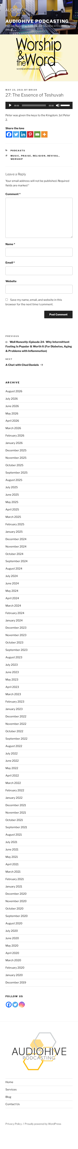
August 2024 (13, 568)
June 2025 (12, 494)
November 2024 (15, 546)
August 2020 (13, 923)
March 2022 (13, 783)
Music (15, 156)
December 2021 (15, 805)
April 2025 (12, 509)
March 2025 (13, 517)
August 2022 (13, 746)
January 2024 (14, 620)
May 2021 (11, 857)
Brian (33, 90)
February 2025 (14, 524)
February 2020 (14, 967)
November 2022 (15, 724)
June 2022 (12, 760)
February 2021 (14, 879)
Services (11, 1089)
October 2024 (14, 554)
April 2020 (12, 953)
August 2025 (13, 480)
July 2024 (11, 576)
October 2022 (14, 731)
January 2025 (14, 531)
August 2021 (13, 834)
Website (11, 281)
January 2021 (13, 886)
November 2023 (15, 635)
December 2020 (15, 893)
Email (10, 262)
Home (9, 1082)
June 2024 (12, 583)
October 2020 (14, 908)
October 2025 (14, 465)
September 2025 (16, 472)
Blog (8, 1097)
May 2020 (11, 945)
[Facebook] (9, 134)
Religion (39, 156)
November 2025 (15, 457)
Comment (12, 194)
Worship (17, 159)
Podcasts (18, 150)
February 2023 (14, 701)
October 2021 (14, 820)
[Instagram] (22, 1004)
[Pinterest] (30, 134)
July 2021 (11, 842)
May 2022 (11, 768)
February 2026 (14, 435)
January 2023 (14, 709)
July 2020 (11, 930)
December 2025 (15, 450)
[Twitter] (16, 134)
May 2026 (11, 413)
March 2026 (13, 428)
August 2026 (13, 391)
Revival (53, 156)
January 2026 (14, 443)
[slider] (66, 105)
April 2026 (12, 420)
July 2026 (11, 398)
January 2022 (13, 797)
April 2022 (12, 775)
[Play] (10, 105)
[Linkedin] (23, 134)
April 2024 (12, 598)
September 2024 (16, 561)
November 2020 (15, 901)
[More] (44, 134)
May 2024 (11, 590)
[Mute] (57, 105)
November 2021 (15, 812)
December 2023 (15, 627)
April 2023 (12, 687)
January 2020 (14, 975)
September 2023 (16, 650)
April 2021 (12, 864)
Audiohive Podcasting (37, 21)
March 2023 (13, 694)
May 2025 (11, 502)
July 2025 (11, 487)
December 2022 (15, 716)
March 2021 (12, 871)
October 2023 (14, 642)
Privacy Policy (13, 1123)
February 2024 (14, 613)
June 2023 (12, 672)
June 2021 (11, 849)
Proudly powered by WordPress (43, 1123)
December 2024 (15, 539)
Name (10, 244)
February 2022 (14, 790)
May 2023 (11, 679)
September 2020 (16, 916)
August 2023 (13, 657)
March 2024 (13, 605)
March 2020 (13, 960)
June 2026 (12, 406)
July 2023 (11, 664)
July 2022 (11, 753)
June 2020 (12, 938)
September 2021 (16, 827)
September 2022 (16, 738)
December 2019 (15, 982)
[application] (39, 105)
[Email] (37, 134)
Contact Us (12, 1104)
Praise (26, 156)
